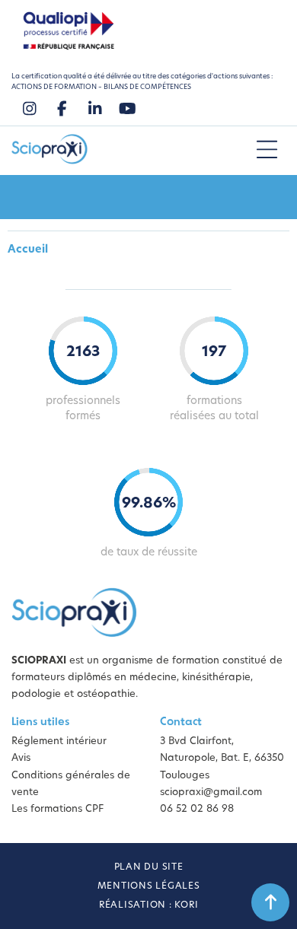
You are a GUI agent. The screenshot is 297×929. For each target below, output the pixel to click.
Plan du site (149, 867)
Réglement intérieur (59, 741)
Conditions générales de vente (70, 784)
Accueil (28, 250)
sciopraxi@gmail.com (211, 792)
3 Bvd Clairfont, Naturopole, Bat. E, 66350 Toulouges (222, 758)
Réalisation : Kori (149, 905)
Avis (20, 758)
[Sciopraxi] (49, 150)
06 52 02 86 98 (197, 809)
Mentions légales (148, 886)
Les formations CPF (57, 809)
